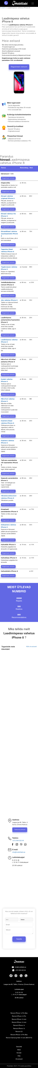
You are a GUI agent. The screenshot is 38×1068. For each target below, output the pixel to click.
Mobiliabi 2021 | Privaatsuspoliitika (19, 1066)
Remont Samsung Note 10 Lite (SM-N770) (19, 1038)
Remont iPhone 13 (19, 1028)
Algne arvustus (31, 668)
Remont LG (19, 1031)
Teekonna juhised (19, 829)
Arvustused (19, 1059)
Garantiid (19, 1047)
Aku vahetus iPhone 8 (9, 300)
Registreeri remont (19, 67)
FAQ (19, 1056)
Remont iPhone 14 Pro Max (19, 1013)
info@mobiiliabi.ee (18, 852)
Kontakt (19, 1053)
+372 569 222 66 (18, 840)
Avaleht (2, 8)
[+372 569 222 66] (6, 3)
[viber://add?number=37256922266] (21, 975)
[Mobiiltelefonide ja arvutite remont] (19, 3)
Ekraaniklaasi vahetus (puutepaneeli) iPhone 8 (9, 234)
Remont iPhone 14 (19, 1025)
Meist (19, 1050)
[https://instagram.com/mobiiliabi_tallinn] (17, 844)
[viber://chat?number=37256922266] (21, 844)
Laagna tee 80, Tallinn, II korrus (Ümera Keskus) (19, 984)
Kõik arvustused (31, 646)
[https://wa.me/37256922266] (25, 844)
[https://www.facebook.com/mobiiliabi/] (12, 844)
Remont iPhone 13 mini (19, 1019)
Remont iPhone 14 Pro (19, 1016)
